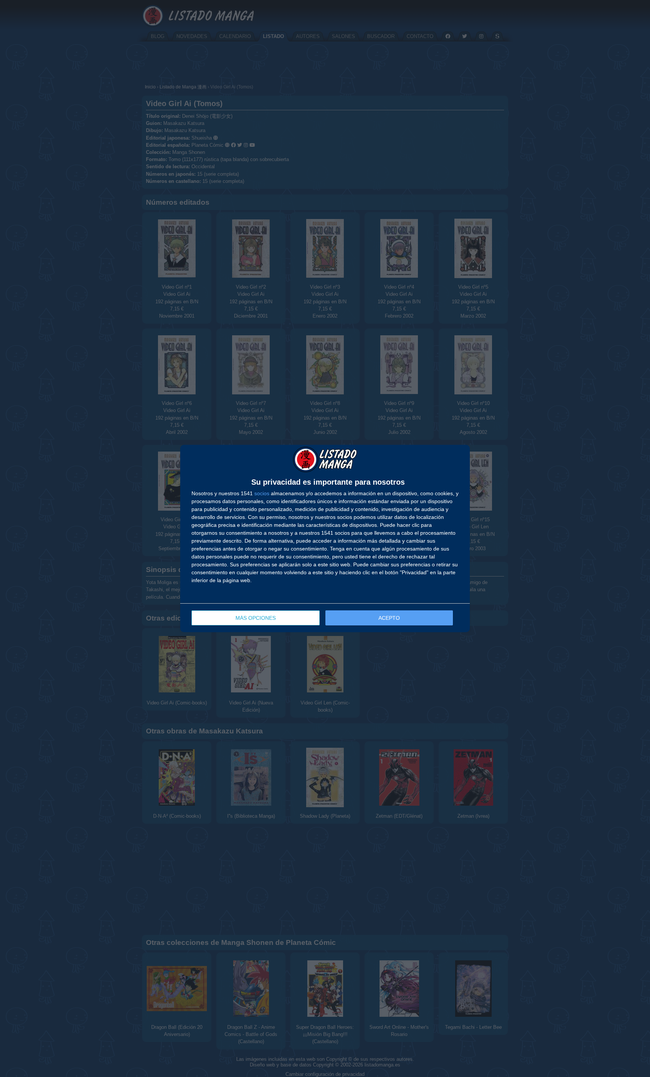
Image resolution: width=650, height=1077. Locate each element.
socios (261, 493)
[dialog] (325, 538)
